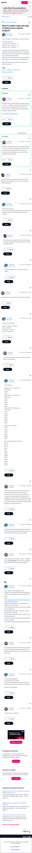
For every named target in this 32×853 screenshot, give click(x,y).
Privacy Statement (15, 846)
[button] (29, 22)
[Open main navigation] (30, 2)
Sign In (24, 2)
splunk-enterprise (7, 72)
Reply (6, 82)
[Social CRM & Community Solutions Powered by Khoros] (26, 831)
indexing (9, 70)
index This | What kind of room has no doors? (14, 815)
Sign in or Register (13, 11)
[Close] (30, 840)
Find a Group (16, 778)
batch (4, 70)
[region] (16, 845)
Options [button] (29, 17)
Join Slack (16, 761)
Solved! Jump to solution (10, 22)
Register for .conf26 (16, 742)
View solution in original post (9, 113)
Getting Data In (6, 16)
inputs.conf (16, 70)
